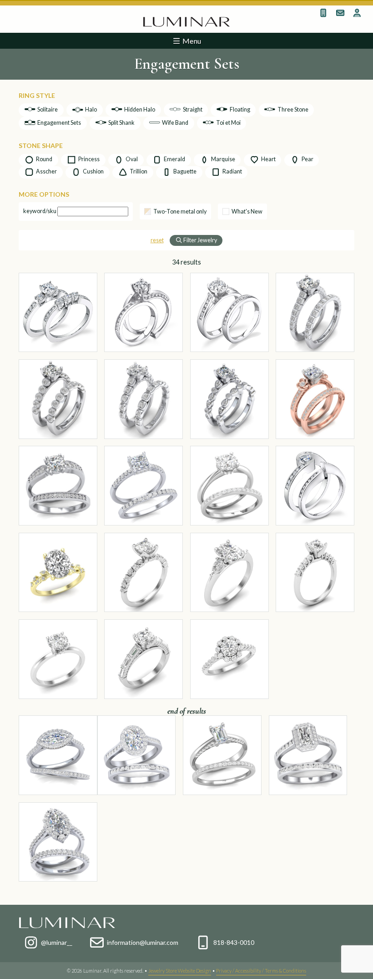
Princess (88, 159)
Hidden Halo (139, 109)
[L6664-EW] (315, 485)
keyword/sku (39, 211)
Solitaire (47, 109)
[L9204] (143, 572)
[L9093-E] (143, 659)
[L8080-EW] (58, 842)
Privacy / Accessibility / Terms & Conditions (261, 971)
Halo (90, 109)
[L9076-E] (315, 572)
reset (157, 240)
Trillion (138, 171)
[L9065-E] (58, 659)
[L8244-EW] (229, 485)
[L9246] (229, 572)
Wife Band (174, 122)
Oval (131, 159)
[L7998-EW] (143, 399)
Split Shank (121, 122)
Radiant (232, 171)
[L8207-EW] (58, 485)
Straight (192, 109)
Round (43, 159)
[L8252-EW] (58, 755)
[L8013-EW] (315, 399)
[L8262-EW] (143, 485)
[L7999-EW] (229, 399)
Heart (268, 159)
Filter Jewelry (199, 240)
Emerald (174, 159)
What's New (247, 212)
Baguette (184, 171)
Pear (307, 159)
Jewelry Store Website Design (179, 971)
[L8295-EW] (222, 755)
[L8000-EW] (315, 312)
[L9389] (58, 572)
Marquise (222, 159)
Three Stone (292, 109)
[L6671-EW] (58, 312)
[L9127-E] (229, 659)
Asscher (46, 171)
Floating (239, 109)
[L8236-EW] (308, 755)
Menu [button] (191, 40)
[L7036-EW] (229, 312)
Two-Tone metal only (180, 212)
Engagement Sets (58, 122)
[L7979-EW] (58, 399)
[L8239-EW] (136, 755)
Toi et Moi (228, 122)
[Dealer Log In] (357, 12)
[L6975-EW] (143, 312)
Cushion (93, 171)
